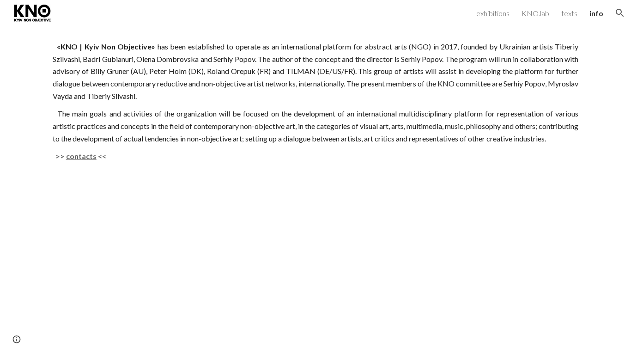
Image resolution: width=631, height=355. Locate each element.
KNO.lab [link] (535, 13)
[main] (315, 101)
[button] (620, 13)
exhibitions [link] (493, 13)
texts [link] (569, 13)
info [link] (596, 13)
